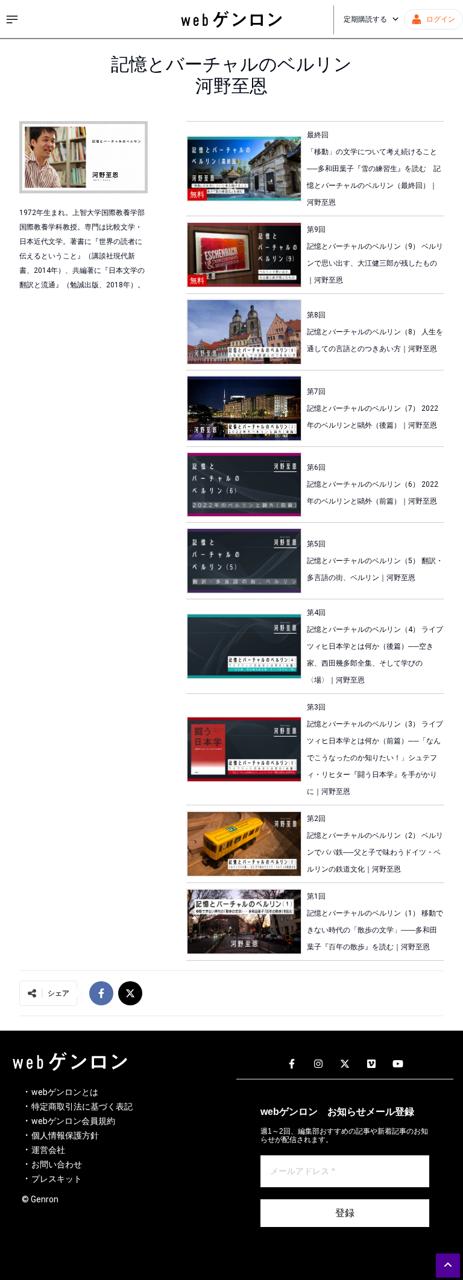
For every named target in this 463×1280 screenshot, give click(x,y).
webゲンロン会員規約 (73, 1121)
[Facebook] (292, 1064)
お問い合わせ (56, 1164)
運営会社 (48, 1150)
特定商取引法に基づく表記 (82, 1106)
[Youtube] (398, 1064)
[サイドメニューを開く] (12, 19)
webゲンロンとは (64, 1092)
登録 (344, 1213)
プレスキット (56, 1179)
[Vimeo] (371, 1064)
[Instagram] (318, 1064)
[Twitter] (345, 1064)
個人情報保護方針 (65, 1135)
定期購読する (365, 19)
